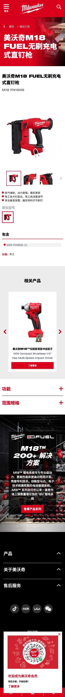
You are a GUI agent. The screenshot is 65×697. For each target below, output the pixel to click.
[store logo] (32, 8)
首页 (11, 26)
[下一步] (61, 178)
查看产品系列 (32, 509)
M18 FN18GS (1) (17, 244)
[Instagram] (14, 608)
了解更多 (32, 365)
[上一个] (5, 332)
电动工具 (25, 26)
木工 (11, 254)
